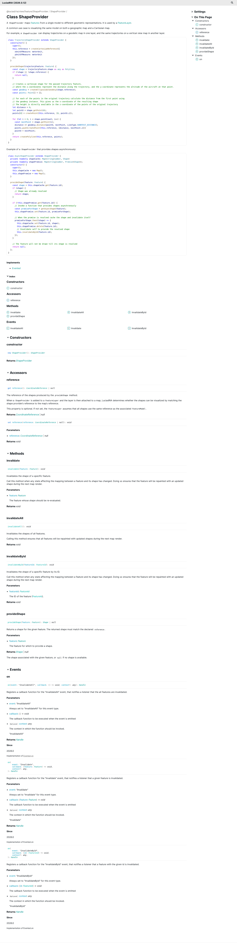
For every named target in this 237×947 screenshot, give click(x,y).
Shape (45, 622)
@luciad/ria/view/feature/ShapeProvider (27, 11)
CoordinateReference (36, 388)
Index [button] (12, 276)
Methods (199, 36)
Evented (16, 268)
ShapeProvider (58, 11)
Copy (182, 40)
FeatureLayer (124, 22)
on (32, 756)
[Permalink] (24, 344)
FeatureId (41, 565)
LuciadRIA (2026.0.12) (14, 2)
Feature (33, 469)
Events (198, 55)
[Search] (232, 2)
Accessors (200, 28)
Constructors (202, 20)
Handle (82, 685)
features (35, 22)
